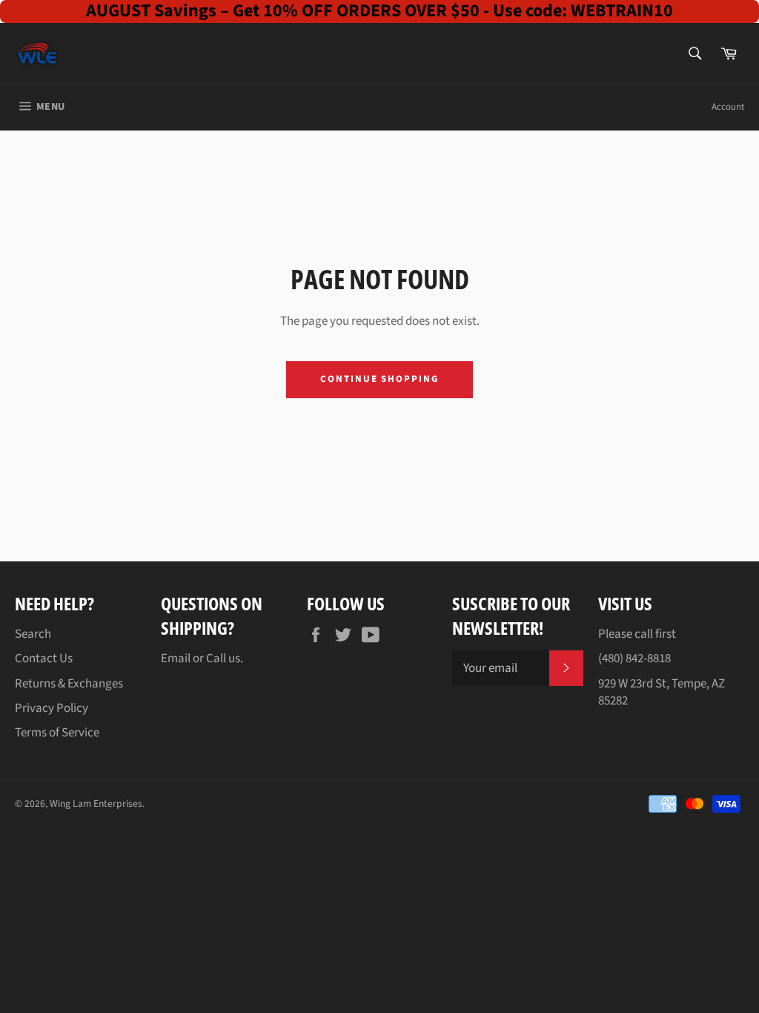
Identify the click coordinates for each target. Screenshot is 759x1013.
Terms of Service (57, 733)
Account (728, 106)
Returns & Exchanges (69, 684)
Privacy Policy (51, 708)
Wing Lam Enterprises (96, 803)
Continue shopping (379, 379)
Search (33, 634)
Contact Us (44, 658)
